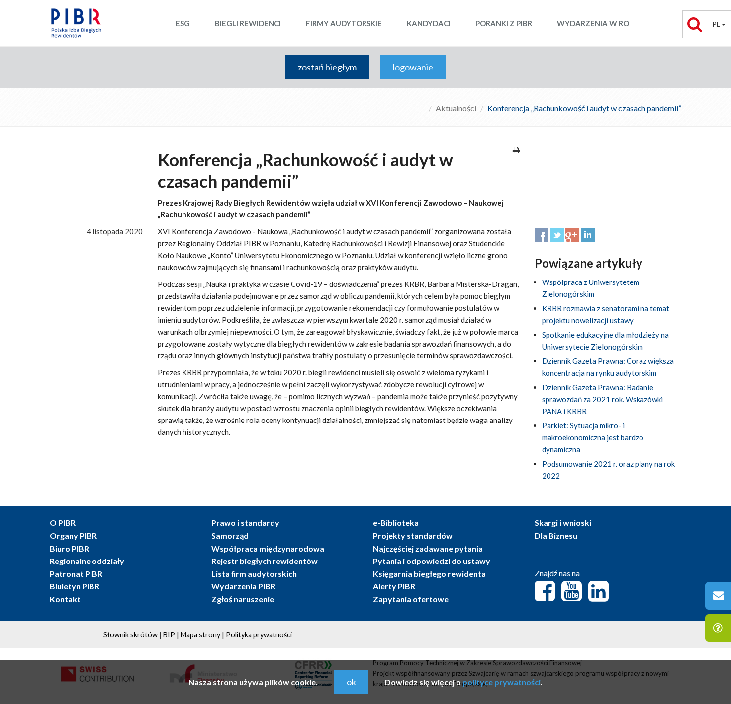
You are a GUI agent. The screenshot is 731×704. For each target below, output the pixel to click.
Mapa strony (200, 635)
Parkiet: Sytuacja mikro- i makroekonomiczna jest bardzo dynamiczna (592, 437)
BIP (169, 635)
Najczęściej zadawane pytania (428, 548)
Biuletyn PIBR (74, 586)
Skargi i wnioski (563, 522)
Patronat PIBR (76, 573)
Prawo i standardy (245, 522)
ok (351, 681)
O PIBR (63, 522)
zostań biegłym (327, 67)
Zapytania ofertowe (411, 599)
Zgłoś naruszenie (242, 599)
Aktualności (456, 108)
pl (717, 24)
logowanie (413, 67)
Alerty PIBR (394, 586)
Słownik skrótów (130, 635)
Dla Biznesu (556, 535)
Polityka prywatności (259, 635)
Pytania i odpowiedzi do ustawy (431, 560)
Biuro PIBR (69, 548)
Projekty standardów (413, 535)
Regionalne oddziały (87, 560)
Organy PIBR (73, 535)
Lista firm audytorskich (254, 573)
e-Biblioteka (396, 522)
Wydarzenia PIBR (243, 586)
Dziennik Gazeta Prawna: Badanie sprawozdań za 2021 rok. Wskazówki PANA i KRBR (602, 399)
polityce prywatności (501, 682)
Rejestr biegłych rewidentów (264, 560)
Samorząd (230, 535)
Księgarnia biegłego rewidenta (429, 573)
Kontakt (65, 599)
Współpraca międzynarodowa (267, 548)
